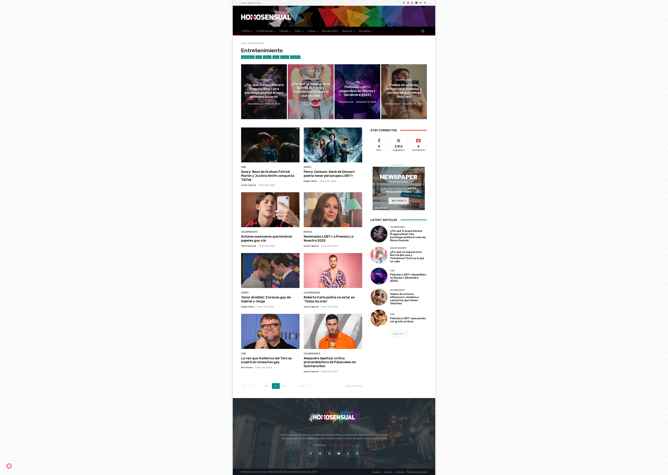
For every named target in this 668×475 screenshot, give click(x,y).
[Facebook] (404, 3)
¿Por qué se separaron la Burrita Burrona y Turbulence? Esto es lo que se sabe (407, 256)
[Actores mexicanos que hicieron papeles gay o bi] (270, 209)
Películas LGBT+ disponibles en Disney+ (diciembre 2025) (408, 277)
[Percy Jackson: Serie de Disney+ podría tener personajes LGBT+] (333, 145)
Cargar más (397, 333)
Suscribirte (418, 138)
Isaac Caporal (248, 185)
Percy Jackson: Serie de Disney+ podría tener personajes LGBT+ (329, 174)
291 (285, 386)
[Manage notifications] (9, 466)
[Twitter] (412, 3)
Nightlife (295, 57)
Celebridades (247, 57)
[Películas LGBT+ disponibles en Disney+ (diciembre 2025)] (357, 91)
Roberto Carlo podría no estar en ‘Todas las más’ (329, 299)
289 (266, 386)
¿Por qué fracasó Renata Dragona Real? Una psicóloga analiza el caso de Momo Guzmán (408, 235)
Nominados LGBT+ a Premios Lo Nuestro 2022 (328, 238)
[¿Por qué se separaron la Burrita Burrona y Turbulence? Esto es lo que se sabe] (310, 91)
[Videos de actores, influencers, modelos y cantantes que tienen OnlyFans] (404, 91)
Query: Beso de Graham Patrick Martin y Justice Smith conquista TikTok (267, 176)
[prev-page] (244, 386)
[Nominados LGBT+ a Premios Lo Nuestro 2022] (333, 209)
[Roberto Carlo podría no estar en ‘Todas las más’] (333, 270)
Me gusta (379, 138)
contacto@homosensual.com (341, 445)
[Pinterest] (425, 3)
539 (301, 386)
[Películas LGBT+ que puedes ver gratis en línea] (379, 318)
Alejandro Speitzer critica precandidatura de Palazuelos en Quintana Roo (330, 362)
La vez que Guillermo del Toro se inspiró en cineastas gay (266, 360)
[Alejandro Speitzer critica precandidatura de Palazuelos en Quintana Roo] (333, 331)
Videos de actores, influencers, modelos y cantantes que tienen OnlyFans (404, 298)
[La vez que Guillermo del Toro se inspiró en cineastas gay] (270, 331)
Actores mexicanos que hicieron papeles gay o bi (266, 238)
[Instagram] (408, 3)
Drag (276, 57)
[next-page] (310, 386)
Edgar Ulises (310, 181)
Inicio (243, 43)
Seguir (399, 138)
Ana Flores (247, 367)
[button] (423, 31)
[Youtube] (416, 3)
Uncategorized (311, 79)
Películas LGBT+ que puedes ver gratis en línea (408, 320)
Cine (259, 57)
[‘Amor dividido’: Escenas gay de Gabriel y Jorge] (270, 270)
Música (285, 57)
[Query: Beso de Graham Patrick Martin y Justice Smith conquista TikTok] (270, 145)
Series (307, 167)
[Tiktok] (347, 453)
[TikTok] (421, 3)
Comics (267, 57)
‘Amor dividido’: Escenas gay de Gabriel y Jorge (266, 299)
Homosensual (248, 246)
